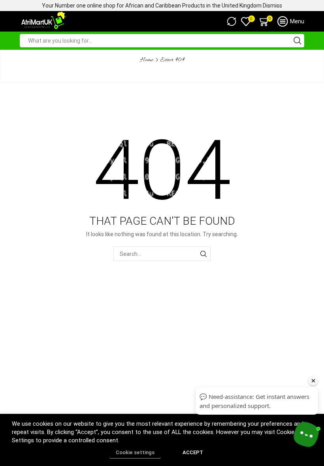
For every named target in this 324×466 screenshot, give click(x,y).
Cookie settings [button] (135, 452)
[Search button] (297, 40)
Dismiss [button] (272, 5)
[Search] (203, 253)
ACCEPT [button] (193, 452)
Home (146, 60)
